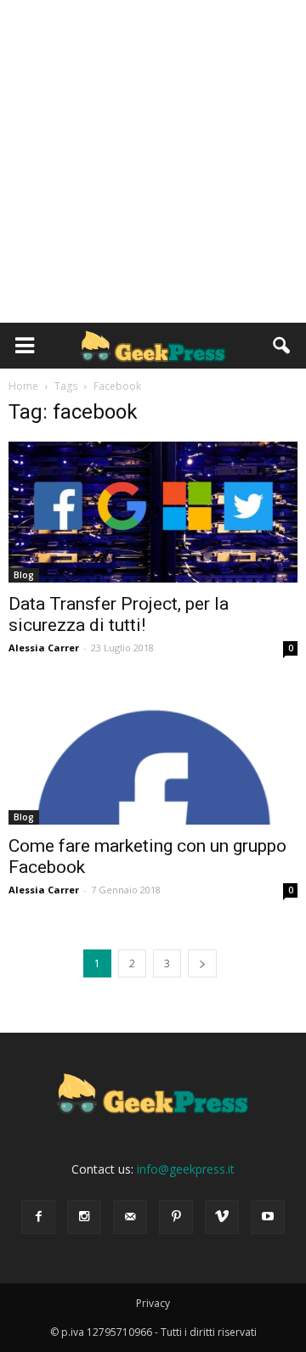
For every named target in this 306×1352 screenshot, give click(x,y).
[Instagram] (84, 1217)
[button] (282, 346)
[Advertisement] (153, 161)
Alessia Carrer (43, 647)
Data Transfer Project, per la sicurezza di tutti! (118, 614)
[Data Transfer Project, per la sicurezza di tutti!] (153, 512)
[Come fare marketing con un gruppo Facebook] (153, 753)
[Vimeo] (222, 1217)
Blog (24, 575)
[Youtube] (268, 1217)
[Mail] (130, 1217)
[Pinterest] (176, 1217)
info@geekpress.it (186, 1169)
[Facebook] (38, 1217)
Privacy (153, 1303)
